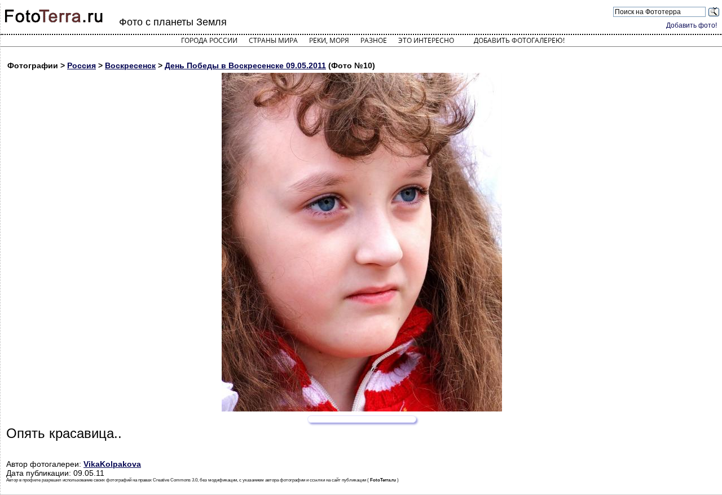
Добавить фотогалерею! (519, 40)
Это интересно (426, 40)
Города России (209, 40)
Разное (373, 40)
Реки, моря (329, 40)
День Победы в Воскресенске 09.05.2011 (245, 65)
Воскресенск (130, 65)
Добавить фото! (691, 25)
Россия (81, 65)
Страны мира (273, 40)
